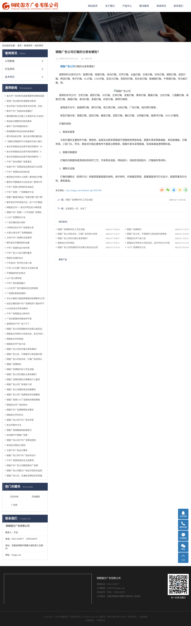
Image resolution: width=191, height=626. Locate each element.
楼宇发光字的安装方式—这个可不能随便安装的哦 (26, 202)
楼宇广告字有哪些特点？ (18, 126)
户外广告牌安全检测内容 (18, 172)
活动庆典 (14, 497)
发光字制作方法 (14, 425)
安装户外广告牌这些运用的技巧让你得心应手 (26, 167)
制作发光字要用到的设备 (18, 243)
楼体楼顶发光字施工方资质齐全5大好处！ (26, 116)
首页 (19, 45)
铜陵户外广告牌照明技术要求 (20, 410)
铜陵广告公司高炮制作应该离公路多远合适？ (26, 329)
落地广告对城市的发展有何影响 (21, 101)
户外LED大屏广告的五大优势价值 (22, 268)
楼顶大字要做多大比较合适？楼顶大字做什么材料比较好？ (26, 182)
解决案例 (144, 6)
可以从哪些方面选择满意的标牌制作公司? (26, 298)
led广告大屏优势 (14, 278)
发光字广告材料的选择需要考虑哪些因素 (25, 96)
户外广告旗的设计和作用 (18, 248)
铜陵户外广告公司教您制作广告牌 (22, 465)
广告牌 (14, 505)
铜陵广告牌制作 (14, 364)
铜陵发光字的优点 (15, 415)
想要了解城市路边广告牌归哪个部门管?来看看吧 (26, 197)
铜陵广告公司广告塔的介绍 (19, 384)
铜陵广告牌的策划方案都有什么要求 (23, 379)
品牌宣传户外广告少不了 (18, 324)
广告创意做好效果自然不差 (19, 319)
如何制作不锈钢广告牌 (17, 435)
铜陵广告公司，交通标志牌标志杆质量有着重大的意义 (26, 476)
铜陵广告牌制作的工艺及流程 (20, 369)
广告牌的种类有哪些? (16, 293)
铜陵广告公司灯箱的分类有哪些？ (22, 374)
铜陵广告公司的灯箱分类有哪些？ (22, 349)
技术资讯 (39, 45)
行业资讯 (9, 69)
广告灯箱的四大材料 (16, 222)
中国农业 (101, 620)
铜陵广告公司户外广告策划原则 (21, 440)
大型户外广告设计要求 (17, 450)
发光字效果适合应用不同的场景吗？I (24, 157)
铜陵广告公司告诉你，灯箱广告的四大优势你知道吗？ (26, 359)
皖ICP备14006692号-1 (117, 617)
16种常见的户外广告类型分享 (20, 227)
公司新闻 (9, 61)
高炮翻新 (36, 497)
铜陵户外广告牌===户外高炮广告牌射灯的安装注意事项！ (26, 212)
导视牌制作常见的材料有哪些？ (21, 131)
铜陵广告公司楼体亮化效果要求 (21, 389)
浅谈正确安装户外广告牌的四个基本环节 (25, 303)
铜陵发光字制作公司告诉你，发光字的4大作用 (26, 334)
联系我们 (178, 6)
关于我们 (110, 6)
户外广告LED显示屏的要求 (19, 253)
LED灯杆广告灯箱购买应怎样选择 (22, 288)
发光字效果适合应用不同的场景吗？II (24, 152)
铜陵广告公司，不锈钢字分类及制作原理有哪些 (26, 354)
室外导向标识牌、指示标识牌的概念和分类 (26, 136)
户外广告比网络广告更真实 (19, 162)
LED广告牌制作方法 (16, 217)
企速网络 (143, 617)
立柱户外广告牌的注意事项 (19, 238)
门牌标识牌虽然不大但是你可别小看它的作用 (26, 141)
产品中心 (127, 6)
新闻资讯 (161, 6)
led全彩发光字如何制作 (17, 308)
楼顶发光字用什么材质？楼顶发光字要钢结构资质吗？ (26, 177)
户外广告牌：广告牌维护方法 (20, 192)
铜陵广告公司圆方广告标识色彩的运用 (24, 470)
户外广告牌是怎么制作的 (18, 313)
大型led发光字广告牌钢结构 (19, 233)
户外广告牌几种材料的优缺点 (20, 187)
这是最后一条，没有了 (76, 208)
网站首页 (93, 6)
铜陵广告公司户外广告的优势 (20, 420)
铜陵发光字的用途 (15, 339)
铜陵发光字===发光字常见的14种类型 (24, 207)
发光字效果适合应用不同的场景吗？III (24, 146)
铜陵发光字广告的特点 (17, 405)
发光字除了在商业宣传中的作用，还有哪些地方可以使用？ (26, 106)
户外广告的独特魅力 (16, 283)
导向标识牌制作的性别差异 (19, 121)
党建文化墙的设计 (15, 258)
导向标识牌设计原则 (16, 445)
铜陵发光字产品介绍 (16, 344)
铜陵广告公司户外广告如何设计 (21, 455)
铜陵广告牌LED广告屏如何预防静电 (23, 400)
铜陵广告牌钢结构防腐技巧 (19, 430)
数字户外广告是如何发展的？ (20, 111)
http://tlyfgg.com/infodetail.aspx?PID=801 (84, 190)
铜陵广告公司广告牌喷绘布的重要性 (23, 395)
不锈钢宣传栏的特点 (16, 273)
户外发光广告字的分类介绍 (19, 263)
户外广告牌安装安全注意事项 (20, 460)
